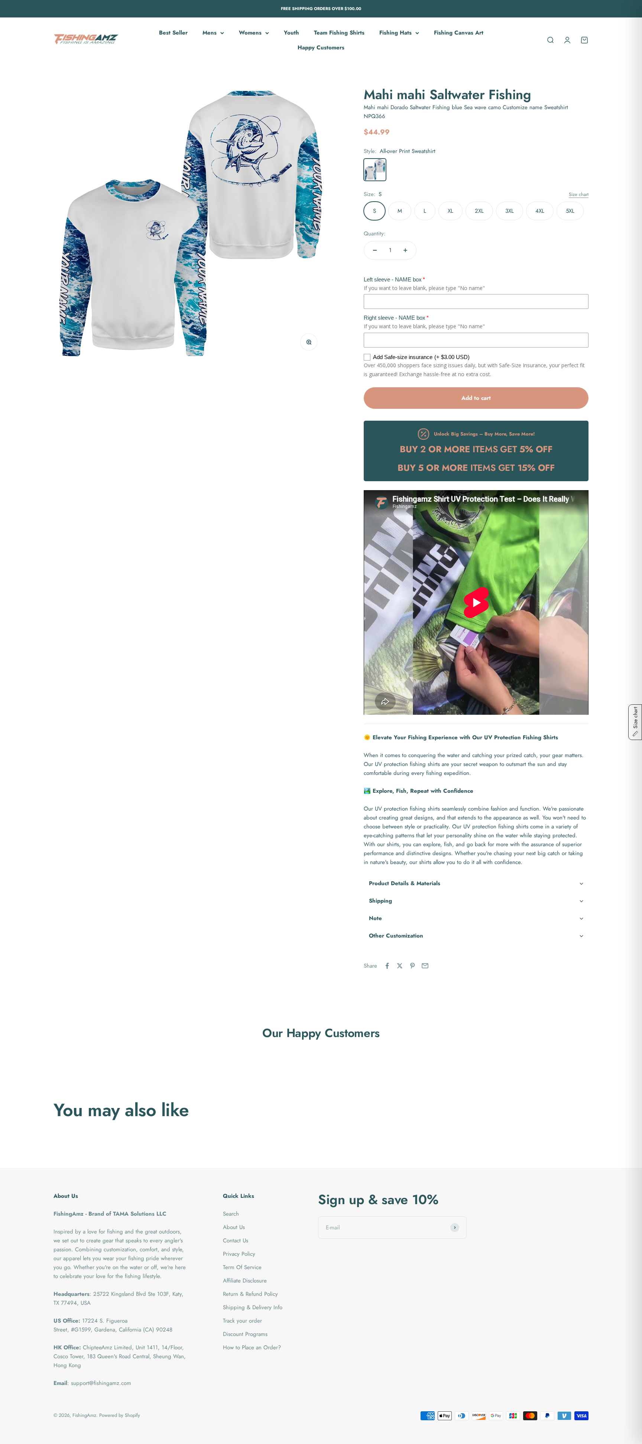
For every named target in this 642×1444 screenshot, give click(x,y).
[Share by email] (425, 965)
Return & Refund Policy (250, 1294)
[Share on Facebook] (387, 965)
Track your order (242, 1321)
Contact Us (235, 1240)
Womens (250, 33)
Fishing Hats (395, 33)
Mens (209, 33)
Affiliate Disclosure (245, 1281)
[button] (476, 884)
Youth (291, 33)
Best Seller (173, 33)
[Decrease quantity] (375, 250)
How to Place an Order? (252, 1347)
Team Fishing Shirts (339, 33)
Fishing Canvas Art (458, 33)
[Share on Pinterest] (412, 965)
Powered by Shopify (119, 1415)
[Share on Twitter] (399, 965)
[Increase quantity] (405, 250)
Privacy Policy (239, 1254)
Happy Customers (321, 47)
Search (231, 1214)
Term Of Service (242, 1267)
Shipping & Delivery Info (252, 1307)
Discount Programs (245, 1334)
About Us (234, 1227)
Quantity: (375, 233)
